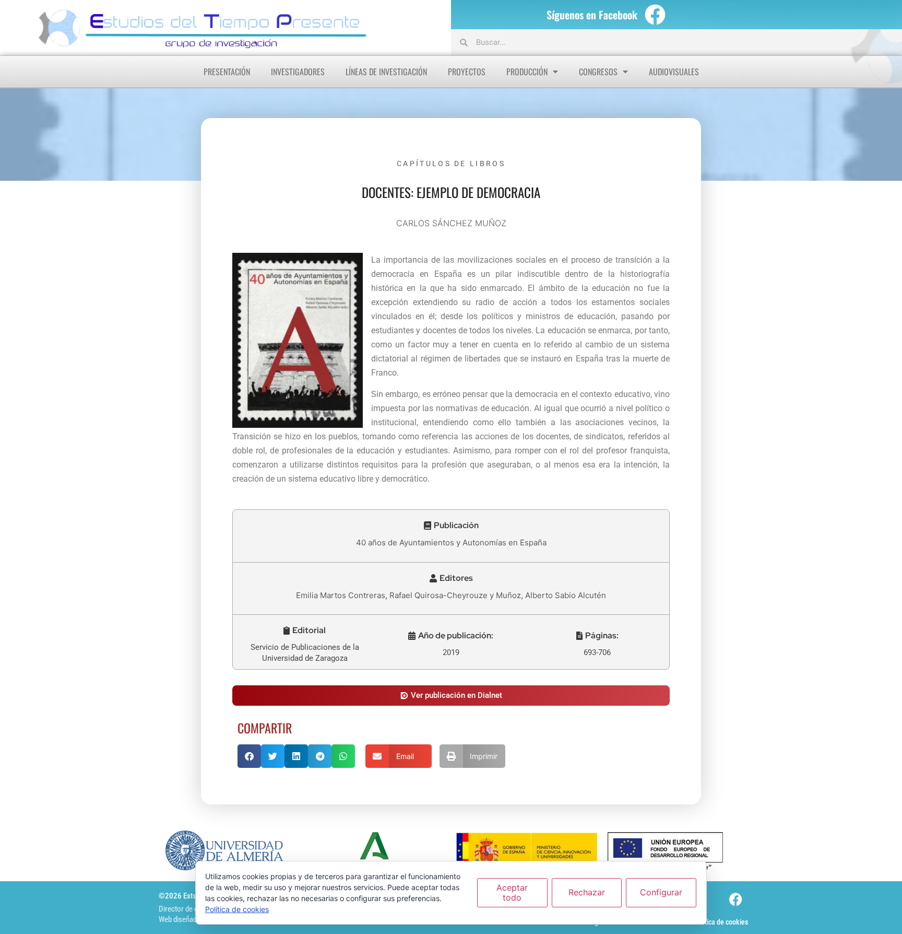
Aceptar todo (512, 892)
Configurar (661, 892)
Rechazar (586, 892)
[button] (451, 525)
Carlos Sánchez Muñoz (451, 223)
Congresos (598, 71)
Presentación (227, 71)
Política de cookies (720, 922)
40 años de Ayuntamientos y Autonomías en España (451, 542)
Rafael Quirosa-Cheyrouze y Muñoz (455, 595)
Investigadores (298, 71)
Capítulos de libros (451, 163)
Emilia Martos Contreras (340, 595)
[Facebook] (655, 14)
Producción (527, 71)
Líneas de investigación (386, 71)
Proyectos (466, 71)
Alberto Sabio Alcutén (565, 595)
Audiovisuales (674, 71)
